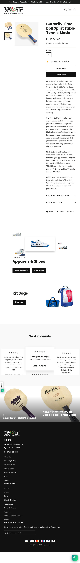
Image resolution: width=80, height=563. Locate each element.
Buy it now (61, 74)
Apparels (7, 512)
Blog (6, 476)
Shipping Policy (10, 461)
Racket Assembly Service (13, 515)
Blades (6, 492)
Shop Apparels (21, 270)
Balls (6, 496)
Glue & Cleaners (10, 500)
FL (49, 54)
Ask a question (54, 202)
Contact (7, 480)
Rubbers (7, 488)
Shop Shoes (39, 270)
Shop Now (19, 302)
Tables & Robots (10, 508)
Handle (50, 50)
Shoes (6, 519)
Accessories (8, 504)
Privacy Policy (9, 464)
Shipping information (58, 196)
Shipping (49, 43)
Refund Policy (9, 468)
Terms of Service (10, 472)
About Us (7, 457)
